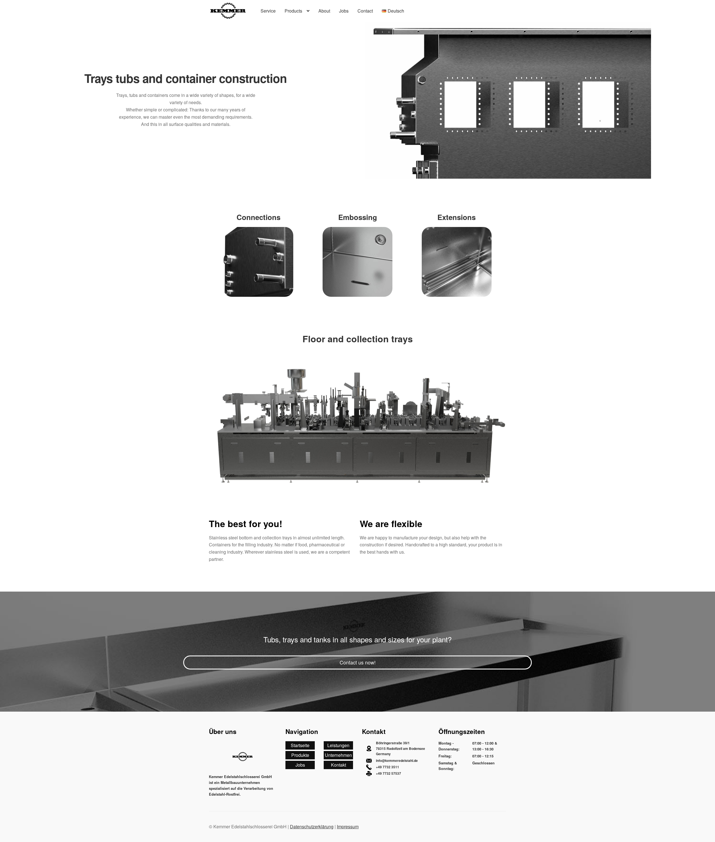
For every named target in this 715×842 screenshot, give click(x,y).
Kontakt (338, 765)
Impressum (348, 826)
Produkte (300, 755)
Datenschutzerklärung (311, 826)
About (324, 11)
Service (268, 11)
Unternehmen (338, 755)
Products (293, 11)
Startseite (300, 745)
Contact (365, 11)
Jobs (344, 11)
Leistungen (338, 745)
